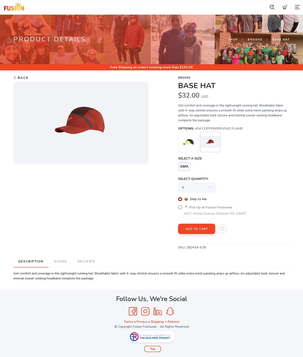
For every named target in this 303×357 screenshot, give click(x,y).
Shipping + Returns (165, 321)
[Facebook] (133, 311)
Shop (233, 39)
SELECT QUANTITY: (193, 179)
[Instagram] (145, 311)
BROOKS (255, 39)
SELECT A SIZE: (190, 158)
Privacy (141, 321)
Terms (128, 321)
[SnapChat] (170, 311)
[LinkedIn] (158, 311)
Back (22, 78)
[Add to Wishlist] (222, 228)
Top (152, 349)
